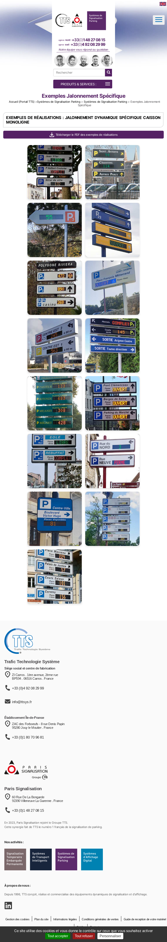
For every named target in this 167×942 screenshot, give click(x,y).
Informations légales (64, 919)
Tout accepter (57, 936)
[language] (163, 4)
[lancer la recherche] (108, 72)
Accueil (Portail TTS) (21, 101)
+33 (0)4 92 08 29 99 (28, 688)
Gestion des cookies (17, 919)
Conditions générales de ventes (100, 919)
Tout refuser (84, 936)
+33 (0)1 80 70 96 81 (28, 737)
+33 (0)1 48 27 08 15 (28, 810)
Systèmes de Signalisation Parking (58, 101)
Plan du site (41, 919)
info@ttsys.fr (22, 702)
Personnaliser (110, 936)
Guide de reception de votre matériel (144, 919)
